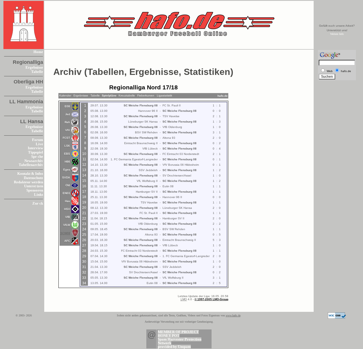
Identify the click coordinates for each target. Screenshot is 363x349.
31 (84, 267)
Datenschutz (33, 178)
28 (84, 251)
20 (84, 208)
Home (38, 52)
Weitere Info (337, 33)
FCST (66, 137)
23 (84, 224)
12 (84, 165)
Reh (67, 122)
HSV (67, 209)
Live (39, 144)
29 (84, 256)
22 (84, 218)
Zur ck (37, 203)
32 (84, 272)
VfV (67, 130)
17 (84, 192)
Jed (67, 114)
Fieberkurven (145, 95)
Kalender (65, 95)
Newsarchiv (33, 161)
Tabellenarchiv (31, 165)
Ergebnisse (34, 68)
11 (84, 159)
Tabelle (37, 72)
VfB (67, 216)
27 (84, 245)
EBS (67, 153)
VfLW (66, 224)
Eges (66, 169)
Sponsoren (34, 190)
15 (84, 181)
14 (84, 175)
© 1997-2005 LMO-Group (211, 299)
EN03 (66, 193)
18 (84, 197)
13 (84, 170)
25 (84, 235)
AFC (67, 240)
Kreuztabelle (127, 95)
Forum (37, 140)
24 (84, 229)
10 (84, 154)
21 (84, 213)
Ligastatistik (164, 95)
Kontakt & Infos (30, 174)
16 (84, 186)
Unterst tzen (33, 186)
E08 (67, 106)
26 (84, 240)
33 (84, 278)
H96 (67, 161)
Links (38, 195)
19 (84, 202)
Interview (35, 148)
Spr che (37, 157)
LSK (67, 145)
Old (68, 185)
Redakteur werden (28, 182)
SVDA (66, 177)
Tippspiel (35, 152)
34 (84, 283)
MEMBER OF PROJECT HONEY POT (178, 334)
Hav (67, 201)
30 (84, 262)
